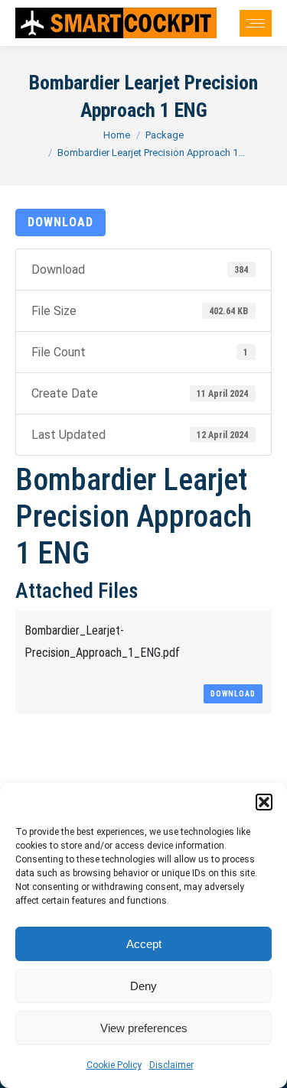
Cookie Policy (114, 1065)
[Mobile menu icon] (256, 23)
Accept (143, 943)
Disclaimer (171, 1065)
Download (60, 222)
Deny (143, 985)
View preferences (144, 1027)
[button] (264, 802)
